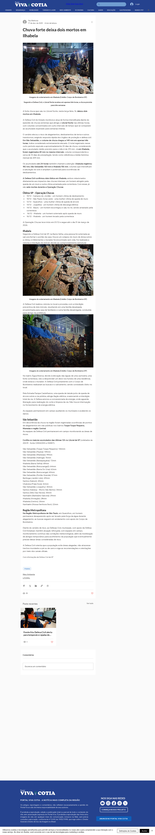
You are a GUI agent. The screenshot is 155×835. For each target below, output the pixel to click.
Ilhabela (27, 569)
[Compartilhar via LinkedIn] (36, 586)
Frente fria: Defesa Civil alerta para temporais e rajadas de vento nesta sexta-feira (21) (37, 633)
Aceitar (144, 831)
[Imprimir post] (47, 586)
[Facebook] (114, 803)
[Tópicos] (119, 803)
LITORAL (26, 578)
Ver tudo (90, 603)
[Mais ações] (91, 21)
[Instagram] (108, 803)
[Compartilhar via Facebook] (24, 586)
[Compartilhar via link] (42, 586)
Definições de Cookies (127, 831)
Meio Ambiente (29, 574)
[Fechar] (152, 831)
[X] (125, 803)
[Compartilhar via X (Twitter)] (30, 586)
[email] (102, 803)
